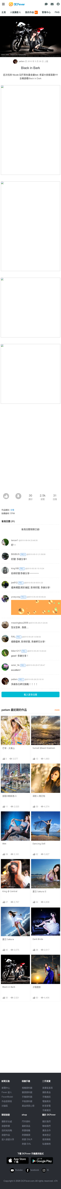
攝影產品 (46, 1092)
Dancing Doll (39, 843)
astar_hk (15, 664)
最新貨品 (26, 1125)
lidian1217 (16, 650)
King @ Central (9, 891)
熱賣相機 (26, 1130)
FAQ (57, 12)
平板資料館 (27, 1101)
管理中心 (46, 12)
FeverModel (7, 1096)
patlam (21, 61)
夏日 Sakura (8, 939)
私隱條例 (46, 1143)
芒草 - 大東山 (8, 748)
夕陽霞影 (37, 987)
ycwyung (15, 596)
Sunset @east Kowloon (44, 748)
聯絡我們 (46, 1125)
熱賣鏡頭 (26, 1134)
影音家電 (46, 1105)
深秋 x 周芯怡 (39, 796)
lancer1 (14, 540)
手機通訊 (46, 1096)
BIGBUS (15, 554)
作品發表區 (7, 1101)
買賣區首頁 (47, 1087)
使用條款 (46, 1139)
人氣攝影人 (15, 12)
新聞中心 (6, 1087)
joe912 (14, 582)
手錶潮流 (46, 1110)
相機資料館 (27, 1087)
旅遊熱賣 (6, 1125)
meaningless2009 (19, 622)
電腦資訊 (46, 1101)
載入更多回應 (30, 694)
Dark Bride (38, 939)
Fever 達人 (7, 1092)
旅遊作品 (6, 1134)
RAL (13, 636)
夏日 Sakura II (39, 891)
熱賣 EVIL (26, 1143)
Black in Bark (8, 986)
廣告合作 (46, 1130)
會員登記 (46, 1134)
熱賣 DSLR (27, 1139)
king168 (15, 568)
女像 (12, 509)
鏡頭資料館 (27, 1092)
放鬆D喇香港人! (9, 796)
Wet (4, 843)
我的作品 (31, 12)
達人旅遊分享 (8, 1139)
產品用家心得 (28, 1105)
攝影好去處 (7, 1121)
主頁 (3, 12)
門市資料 (26, 1121)
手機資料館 (27, 1096)
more (57, 709)
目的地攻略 (7, 1130)
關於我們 (46, 1121)
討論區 (5, 1105)
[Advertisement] (30, 461)
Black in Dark (34, 78)
